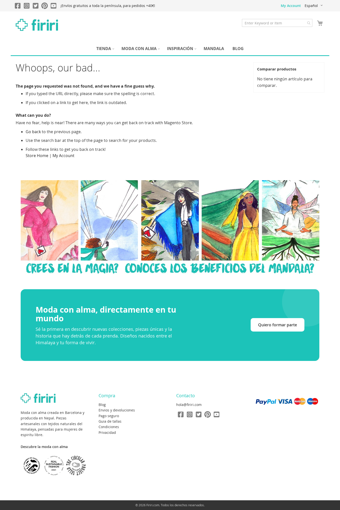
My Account (291, 5)
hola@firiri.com (189, 404)
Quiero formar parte (277, 325)
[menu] (170, 48)
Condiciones (109, 426)
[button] (314, 5)
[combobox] (277, 23)
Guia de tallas (110, 421)
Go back (33, 131)
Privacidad (107, 432)
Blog (102, 404)
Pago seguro (109, 415)
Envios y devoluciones (117, 410)
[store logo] (37, 25)
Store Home (37, 155)
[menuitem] (104, 48)
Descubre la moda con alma (44, 446)
